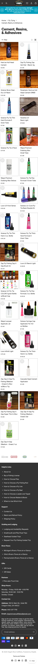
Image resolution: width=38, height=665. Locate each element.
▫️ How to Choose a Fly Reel (12, 490)
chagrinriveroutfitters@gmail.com (19, 614)
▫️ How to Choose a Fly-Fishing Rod (15, 483)
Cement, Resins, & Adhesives (12, 23)
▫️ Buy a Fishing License (10, 475)
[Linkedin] (26, 645)
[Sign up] (33, 632)
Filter (5, 40)
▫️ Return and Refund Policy (12, 515)
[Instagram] (15, 645)
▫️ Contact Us (7, 511)
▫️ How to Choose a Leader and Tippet (16, 494)
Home (4, 20)
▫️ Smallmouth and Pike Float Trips (14, 533)
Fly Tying (11, 20)
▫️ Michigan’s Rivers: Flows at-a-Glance (16, 550)
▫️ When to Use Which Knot (12, 501)
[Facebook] (12, 645)
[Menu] (2, 3)
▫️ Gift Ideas (6, 572)
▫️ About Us (6, 472)
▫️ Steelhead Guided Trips (11, 536)
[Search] (6, 3)
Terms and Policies (19, 656)
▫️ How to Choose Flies (10, 479)
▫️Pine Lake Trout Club (10, 581)
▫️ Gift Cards (6, 568)
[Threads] (22, 645)
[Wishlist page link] (27, 3)
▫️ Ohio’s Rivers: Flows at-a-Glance (14, 554)
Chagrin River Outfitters (14, 652)
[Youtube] (19, 645)
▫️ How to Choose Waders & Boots (14, 497)
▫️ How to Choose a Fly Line (12, 486)
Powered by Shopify (29, 652)
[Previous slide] (2, 10)
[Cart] (36, 3)
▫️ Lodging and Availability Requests (15, 529)
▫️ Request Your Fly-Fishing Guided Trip (16, 540)
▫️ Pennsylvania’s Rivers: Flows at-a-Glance (18, 558)
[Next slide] (36, 10)
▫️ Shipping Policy (8, 519)
